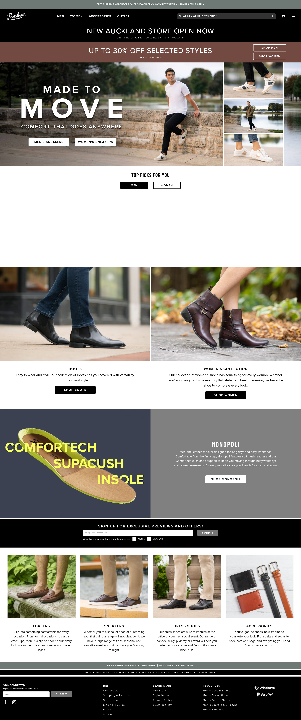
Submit (207, 532)
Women (167, 185)
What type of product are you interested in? (106, 539)
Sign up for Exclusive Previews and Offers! (21, 689)
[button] (60, 16)
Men (134, 185)
